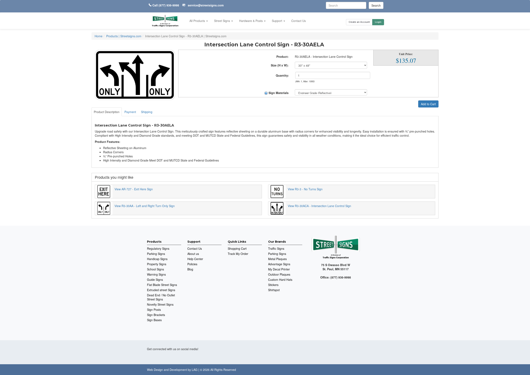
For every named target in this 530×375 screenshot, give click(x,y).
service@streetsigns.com (206, 5)
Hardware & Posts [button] (251, 21)
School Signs (155, 269)
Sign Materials (278, 93)
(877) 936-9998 (169, 5)
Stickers (273, 285)
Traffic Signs (276, 248)
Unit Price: (406, 54)
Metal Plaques (277, 259)
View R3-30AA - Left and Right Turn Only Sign (144, 206)
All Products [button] (197, 21)
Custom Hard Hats (280, 279)
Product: (282, 56)
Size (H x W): (280, 65)
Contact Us (298, 21)
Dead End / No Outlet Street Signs (161, 297)
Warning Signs (156, 274)
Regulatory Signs (158, 248)
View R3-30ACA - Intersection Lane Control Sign (319, 206)
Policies (192, 264)
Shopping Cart (237, 248)
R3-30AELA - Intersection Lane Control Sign (324, 56)
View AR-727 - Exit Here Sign (133, 189)
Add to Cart (428, 104)
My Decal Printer (279, 269)
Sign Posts (154, 309)
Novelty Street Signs (160, 304)
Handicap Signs (157, 259)
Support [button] (277, 21)
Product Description (106, 112)
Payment (130, 112)
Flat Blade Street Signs (162, 285)
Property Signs (156, 264)
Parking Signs (156, 254)
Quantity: (282, 75)
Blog (190, 269)
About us (193, 254)
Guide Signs (155, 279)
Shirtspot (274, 290)
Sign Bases (154, 320)
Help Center (195, 259)
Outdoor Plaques (279, 274)
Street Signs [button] (222, 21)
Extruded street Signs (161, 290)
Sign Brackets (156, 315)
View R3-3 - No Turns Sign (305, 189)
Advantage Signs (279, 264)
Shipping (146, 112)
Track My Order (238, 254)
